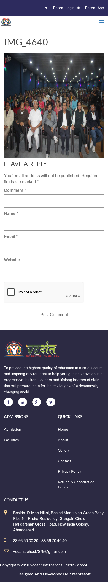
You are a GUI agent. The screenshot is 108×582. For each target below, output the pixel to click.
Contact (64, 461)
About (63, 439)
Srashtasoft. (80, 573)
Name (11, 213)
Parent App (94, 8)
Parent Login (63, 8)
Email (11, 236)
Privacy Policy (69, 471)
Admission (12, 429)
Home (63, 429)
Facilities (11, 439)
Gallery (64, 450)
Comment (15, 190)
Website (12, 259)
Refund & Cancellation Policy (76, 484)
